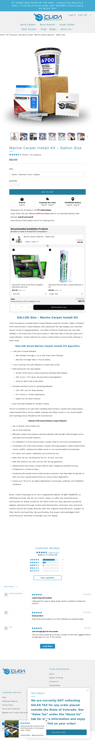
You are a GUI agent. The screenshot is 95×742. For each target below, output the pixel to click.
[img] (37, 595)
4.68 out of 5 (53, 552)
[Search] (91, 15)
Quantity (13, 181)
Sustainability (54, 685)
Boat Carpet (29, 29)
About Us (65, 29)
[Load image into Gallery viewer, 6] (62, 136)
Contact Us (53, 681)
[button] (14, 155)
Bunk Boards (47, 24)
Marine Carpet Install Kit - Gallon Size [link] (39, 237)
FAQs (44, 29)
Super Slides (67, 24)
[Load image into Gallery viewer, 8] (81, 136)
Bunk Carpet (28, 24)
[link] (19, 239)
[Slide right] (87, 136)
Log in (72, 15)
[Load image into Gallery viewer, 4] (43, 136)
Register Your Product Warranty (15, 712)
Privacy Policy (7, 705)
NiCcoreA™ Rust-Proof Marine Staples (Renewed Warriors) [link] (27, 286)
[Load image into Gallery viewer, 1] (14, 136)
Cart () (82, 15)
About (51, 674)
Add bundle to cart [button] (58, 307)
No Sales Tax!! (59, 732)
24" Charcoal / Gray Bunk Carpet (19, 35)
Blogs (52, 29)
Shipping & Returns (10, 701)
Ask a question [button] (47, 578)
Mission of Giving (56, 678)
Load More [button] (47, 646)
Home (2, 35)
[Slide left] (7, 136)
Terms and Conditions (11, 709)
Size (11, 169)
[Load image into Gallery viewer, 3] (33, 136)
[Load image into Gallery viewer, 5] (52, 136)
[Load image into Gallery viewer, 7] (71, 136)
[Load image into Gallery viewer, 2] (24, 136)
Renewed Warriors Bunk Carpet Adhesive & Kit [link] (66, 286)
